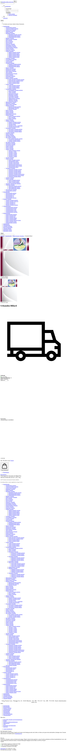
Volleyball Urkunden (10, 184)
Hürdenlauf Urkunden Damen (17, 558)
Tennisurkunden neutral (13, 161)
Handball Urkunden (10, 63)
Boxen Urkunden (9, 41)
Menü (2, 20)
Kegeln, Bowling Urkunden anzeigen (16, 79)
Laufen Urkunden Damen (13, 86)
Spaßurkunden (6, 223)
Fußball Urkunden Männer (14, 54)
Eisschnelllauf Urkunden (11, 46)
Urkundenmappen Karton (11, 208)
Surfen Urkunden (9, 147)
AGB (4, 724)
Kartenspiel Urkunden (10, 76)
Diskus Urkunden (12, 91)
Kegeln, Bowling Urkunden (12, 78)
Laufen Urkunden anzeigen (14, 85)
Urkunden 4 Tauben (12, 155)
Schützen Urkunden (10, 121)
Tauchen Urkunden (10, 157)
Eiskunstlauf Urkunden (11, 45)
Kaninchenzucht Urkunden (11, 73)
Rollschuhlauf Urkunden (11, 113)
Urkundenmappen (7, 206)
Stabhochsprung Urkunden (14, 98)
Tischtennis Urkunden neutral (14, 170)
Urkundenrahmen (7, 715)
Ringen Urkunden (9, 111)
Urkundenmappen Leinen (11, 210)
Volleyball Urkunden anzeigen (14, 186)
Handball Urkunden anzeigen (14, 64)
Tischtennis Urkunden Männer (14, 171)
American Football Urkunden (12, 28)
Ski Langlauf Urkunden (11, 137)
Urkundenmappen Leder (11, 209)
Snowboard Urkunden (10, 144)
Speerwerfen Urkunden (13, 97)
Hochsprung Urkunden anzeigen (18, 553)
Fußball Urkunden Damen (14, 55)
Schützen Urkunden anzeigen (14, 122)
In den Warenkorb (4, 470)
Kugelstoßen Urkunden (13, 96)
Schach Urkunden (9, 119)
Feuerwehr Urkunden (10, 50)
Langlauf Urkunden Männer (14, 141)
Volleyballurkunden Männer (14, 188)
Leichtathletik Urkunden (11, 89)
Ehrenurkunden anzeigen (11, 193)
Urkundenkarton (6, 225)
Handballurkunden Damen (14, 65)
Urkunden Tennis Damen (13, 163)
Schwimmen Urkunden (11, 128)
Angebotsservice (18, 733)
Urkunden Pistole (12, 124)
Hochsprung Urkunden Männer (17, 555)
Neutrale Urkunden (7, 199)
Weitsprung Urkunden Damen (17, 575)
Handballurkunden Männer (14, 66)
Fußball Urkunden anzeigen (14, 52)
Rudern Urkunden (9, 115)
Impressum (5, 726)
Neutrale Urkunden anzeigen (12, 200)
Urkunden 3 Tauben (12, 154)
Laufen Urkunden (9, 84)
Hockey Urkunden (10, 67)
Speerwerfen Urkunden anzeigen (18, 563)
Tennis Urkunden (9, 158)
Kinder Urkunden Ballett (11, 219)
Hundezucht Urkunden (10, 70)
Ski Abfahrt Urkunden (10, 136)
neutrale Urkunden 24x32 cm (12, 201)
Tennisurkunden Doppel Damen (15, 166)
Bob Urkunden (9, 40)
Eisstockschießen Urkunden (12, 47)
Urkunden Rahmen (7, 228)
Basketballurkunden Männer (14, 37)
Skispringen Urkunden (10, 143)
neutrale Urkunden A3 (10, 202)
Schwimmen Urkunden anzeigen (15, 129)
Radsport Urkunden (10, 105)
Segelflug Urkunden (10, 132)
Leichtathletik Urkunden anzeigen (15, 90)
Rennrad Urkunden (12, 109)
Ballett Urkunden (9, 32)
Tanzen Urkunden (9, 148)
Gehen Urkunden (12, 92)
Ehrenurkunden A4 (10, 196)
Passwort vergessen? (12, 15)
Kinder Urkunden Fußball (11, 218)
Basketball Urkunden (10, 33)
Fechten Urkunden (10, 48)
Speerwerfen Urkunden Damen (17, 566)
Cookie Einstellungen (7, 729)
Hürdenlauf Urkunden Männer (17, 560)
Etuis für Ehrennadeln (7, 227)
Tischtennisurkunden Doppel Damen (16, 175)
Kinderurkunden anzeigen (11, 214)
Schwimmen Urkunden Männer (15, 131)
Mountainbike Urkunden (13, 108)
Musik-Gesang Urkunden (11, 104)
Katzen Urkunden (9, 77)
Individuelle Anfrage (7, 229)
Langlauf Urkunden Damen (14, 139)
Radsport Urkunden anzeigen (14, 106)
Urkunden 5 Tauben (12, 156)
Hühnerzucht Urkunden (11, 68)
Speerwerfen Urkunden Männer (18, 564)
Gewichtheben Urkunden (11, 59)
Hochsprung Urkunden (13, 93)
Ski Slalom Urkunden (10, 142)
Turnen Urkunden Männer (14, 182)
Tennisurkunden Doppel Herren (15, 164)
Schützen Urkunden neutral (14, 123)
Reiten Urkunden (9, 110)
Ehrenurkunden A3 (10, 195)
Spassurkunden (6, 711)
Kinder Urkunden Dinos (11, 215)
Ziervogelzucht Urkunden (11, 189)
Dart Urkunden (9, 42)
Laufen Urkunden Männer (14, 87)
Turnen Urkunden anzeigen (14, 180)
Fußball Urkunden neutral (13, 53)
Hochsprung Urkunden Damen (17, 554)
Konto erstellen (11, 14)
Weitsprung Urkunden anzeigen (17, 574)
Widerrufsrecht (6, 723)
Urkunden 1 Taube (12, 151)
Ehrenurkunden (6, 192)
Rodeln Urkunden (9, 112)
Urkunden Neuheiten (7, 226)
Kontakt (5, 720)
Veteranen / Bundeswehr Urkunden (13, 183)
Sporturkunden (6, 26)
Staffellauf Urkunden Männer (17, 571)
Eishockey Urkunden (10, 44)
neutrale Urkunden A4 (10, 203)
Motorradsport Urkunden (11, 102)
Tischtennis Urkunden (10, 168)
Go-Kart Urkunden (10, 60)
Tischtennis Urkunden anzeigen (15, 169)
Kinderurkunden (6, 213)
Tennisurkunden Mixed (13, 167)
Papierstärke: (3, 418)
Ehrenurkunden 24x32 (10, 194)
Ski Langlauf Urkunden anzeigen (15, 138)
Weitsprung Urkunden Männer (17, 576)
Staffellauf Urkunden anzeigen (17, 569)
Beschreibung (6, 472)
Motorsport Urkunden (10, 103)
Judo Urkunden (9, 72)
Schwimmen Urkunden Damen (15, 130)
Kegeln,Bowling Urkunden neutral (15, 80)
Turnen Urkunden (9, 179)
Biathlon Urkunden (10, 38)
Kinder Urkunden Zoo (10, 216)
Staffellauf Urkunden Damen (17, 570)
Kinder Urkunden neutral (11, 221)
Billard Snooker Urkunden (11, 39)
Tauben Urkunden (9, 149)
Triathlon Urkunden (10, 177)
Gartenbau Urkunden (10, 58)
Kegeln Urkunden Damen (13, 83)
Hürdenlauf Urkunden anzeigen (17, 557)
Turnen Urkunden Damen (13, 181)
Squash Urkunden (9, 145)
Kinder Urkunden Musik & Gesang (13, 220)
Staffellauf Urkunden (12, 99)
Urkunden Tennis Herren (13, 162)
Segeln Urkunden (9, 134)
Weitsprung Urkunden (13, 100)
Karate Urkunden (9, 74)
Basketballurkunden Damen (14, 35)
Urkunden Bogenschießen (13, 126)
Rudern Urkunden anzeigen (14, 116)
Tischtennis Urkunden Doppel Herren (16, 174)
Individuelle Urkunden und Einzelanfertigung (12, 719)
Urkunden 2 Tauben (12, 152)
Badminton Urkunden (10, 31)
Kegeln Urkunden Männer (14, 81)
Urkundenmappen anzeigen (11, 207)
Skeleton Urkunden (10, 135)
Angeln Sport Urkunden (11, 29)
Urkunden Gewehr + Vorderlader (15, 125)
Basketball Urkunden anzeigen (14, 34)
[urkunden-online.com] (7, 1)
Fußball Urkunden (10, 51)
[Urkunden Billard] (9, 301)
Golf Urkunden (9, 61)
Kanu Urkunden (11, 117)
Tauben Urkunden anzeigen (14, 150)
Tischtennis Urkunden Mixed (14, 176)
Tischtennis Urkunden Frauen (14, 173)
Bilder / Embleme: (4, 379)
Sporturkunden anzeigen (11, 27)
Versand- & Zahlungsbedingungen (10, 722)
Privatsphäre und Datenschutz (9, 725)
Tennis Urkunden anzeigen (14, 160)
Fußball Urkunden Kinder (13, 57)
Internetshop (3, 748)
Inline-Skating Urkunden (11, 71)
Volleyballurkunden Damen (14, 187)
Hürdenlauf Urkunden (13, 95)
